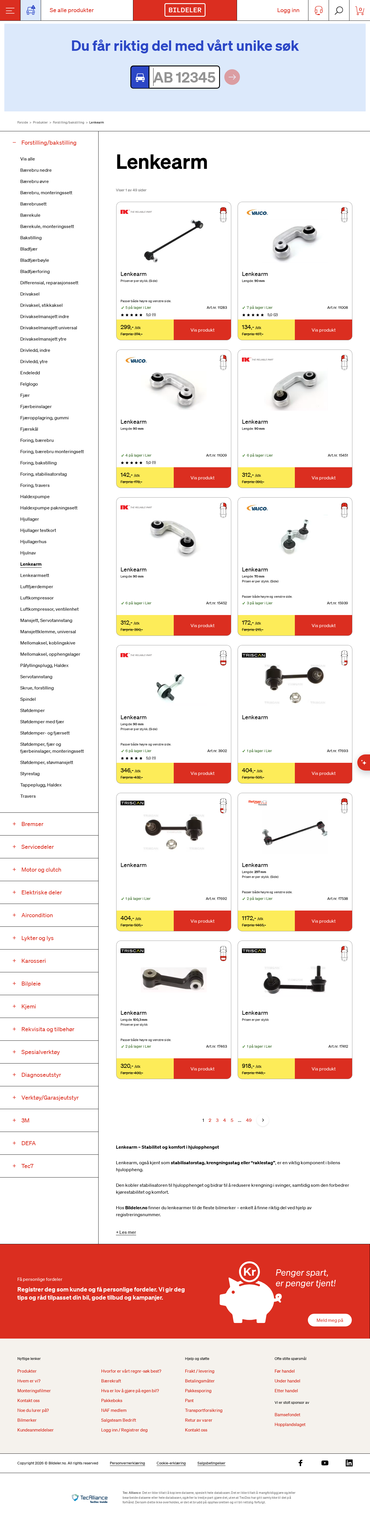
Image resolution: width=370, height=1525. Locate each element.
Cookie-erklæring (171, 1463)
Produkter (40, 122)
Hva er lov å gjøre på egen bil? (130, 1390)
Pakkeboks (111, 1400)
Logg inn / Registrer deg (124, 1430)
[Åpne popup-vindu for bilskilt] (31, 10)
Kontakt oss (28, 1400)
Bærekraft (111, 1381)
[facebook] (300, 1463)
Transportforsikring (204, 1410)
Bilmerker (27, 1420)
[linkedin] (349, 1463)
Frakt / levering (199, 1371)
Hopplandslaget (290, 1424)
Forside (22, 122)
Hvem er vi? (28, 1381)
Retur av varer (198, 1420)
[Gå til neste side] (263, 1120)
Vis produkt (202, 330)
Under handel (287, 1381)
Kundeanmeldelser (35, 1430)
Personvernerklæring (127, 1463)
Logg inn (288, 10)
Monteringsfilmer (34, 1390)
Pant (189, 1400)
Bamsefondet (287, 1414)
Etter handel (286, 1390)
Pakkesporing (198, 1390)
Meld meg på (330, 1320)
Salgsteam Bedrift (118, 1420)
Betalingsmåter (200, 1381)
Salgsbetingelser (211, 1463)
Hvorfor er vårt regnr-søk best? (131, 1371)
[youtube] (324, 1463)
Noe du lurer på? (33, 1410)
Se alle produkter (72, 10)
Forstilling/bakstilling (68, 122)
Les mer (127, 1232)
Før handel (285, 1371)
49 (248, 1120)
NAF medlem (114, 1410)
